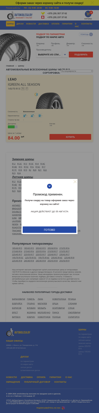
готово (49, 230)
